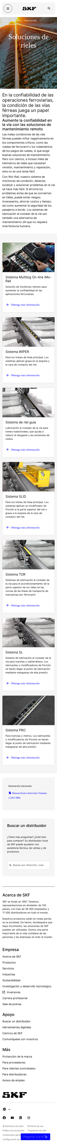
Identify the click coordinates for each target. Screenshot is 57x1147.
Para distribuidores (14, 1074)
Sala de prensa (11, 1004)
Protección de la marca (17, 1056)
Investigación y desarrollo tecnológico (26, 986)
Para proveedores (13, 1062)
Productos (9, 962)
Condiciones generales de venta (19, 1135)
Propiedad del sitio (37, 1130)
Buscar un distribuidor (16, 1021)
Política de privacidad (13, 1130)
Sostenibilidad (11, 980)
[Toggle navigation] (8, 8)
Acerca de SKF (11, 956)
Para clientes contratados (18, 1068)
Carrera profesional (14, 998)
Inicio (5, 20)
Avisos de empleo (13, 1080)
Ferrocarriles (31, 20)
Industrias (8, 974)
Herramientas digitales (16, 1027)
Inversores (13, 992)
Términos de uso (35, 1126)
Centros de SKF (12, 1033)
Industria (16, 20)
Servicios (8, 968)
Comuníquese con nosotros (20, 1039)
